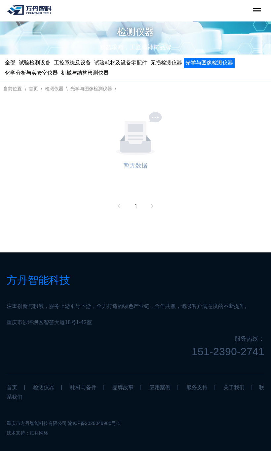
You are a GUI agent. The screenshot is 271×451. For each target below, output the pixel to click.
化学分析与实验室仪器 (31, 73)
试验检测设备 (35, 62)
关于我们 (234, 387)
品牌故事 (123, 387)
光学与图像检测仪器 (209, 62)
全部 (10, 62)
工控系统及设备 (72, 62)
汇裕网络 (39, 432)
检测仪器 (54, 88)
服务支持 (197, 387)
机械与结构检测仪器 (85, 73)
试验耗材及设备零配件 (120, 62)
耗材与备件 (83, 387)
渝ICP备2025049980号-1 (94, 423)
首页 (33, 88)
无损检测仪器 (166, 62)
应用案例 (160, 387)
